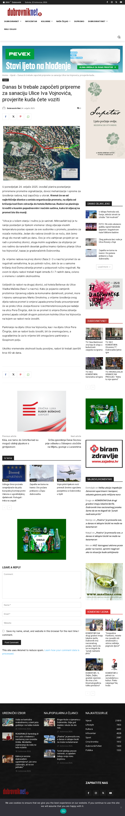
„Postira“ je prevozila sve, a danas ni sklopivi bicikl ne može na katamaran (104, 523)
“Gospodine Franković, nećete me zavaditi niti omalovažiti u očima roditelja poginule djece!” (113, 639)
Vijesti (12, 75)
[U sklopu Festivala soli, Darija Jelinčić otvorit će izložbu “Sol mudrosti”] (91, 214)
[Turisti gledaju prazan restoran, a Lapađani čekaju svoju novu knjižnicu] (49, 753)
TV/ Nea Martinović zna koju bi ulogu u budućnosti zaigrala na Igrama (94, 346)
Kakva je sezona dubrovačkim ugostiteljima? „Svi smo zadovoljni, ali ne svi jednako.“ (25, 761)
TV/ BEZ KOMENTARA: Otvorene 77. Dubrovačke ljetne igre (113, 347)
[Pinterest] (20, 116)
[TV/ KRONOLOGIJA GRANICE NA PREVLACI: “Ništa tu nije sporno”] (114, 363)
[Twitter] (116, 2)
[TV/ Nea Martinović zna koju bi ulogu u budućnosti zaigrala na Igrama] (94, 334)
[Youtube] (121, 2)
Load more (103, 266)
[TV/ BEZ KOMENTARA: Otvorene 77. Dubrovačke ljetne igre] (114, 334)
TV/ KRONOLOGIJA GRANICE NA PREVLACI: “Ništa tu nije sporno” (114, 376)
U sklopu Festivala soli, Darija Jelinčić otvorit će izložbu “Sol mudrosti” (109, 214)
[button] (119, 37)
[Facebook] (107, 2)
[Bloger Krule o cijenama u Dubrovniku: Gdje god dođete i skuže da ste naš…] (49, 722)
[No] (121, 807)
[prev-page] (4, 508)
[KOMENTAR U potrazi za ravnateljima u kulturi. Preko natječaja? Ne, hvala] (114, 664)
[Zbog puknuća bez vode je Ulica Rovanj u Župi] (91, 242)
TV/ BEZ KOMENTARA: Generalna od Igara (94, 374)
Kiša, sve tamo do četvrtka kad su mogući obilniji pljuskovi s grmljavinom (20, 443)
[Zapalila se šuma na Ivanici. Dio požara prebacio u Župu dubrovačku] (42, 473)
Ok (63, 811)
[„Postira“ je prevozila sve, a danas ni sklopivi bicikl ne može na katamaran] (49, 739)
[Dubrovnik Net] (4, 108)
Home (5, 75)
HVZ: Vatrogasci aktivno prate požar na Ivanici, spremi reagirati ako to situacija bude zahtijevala (104, 549)
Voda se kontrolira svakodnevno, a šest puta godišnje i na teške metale (27, 722)
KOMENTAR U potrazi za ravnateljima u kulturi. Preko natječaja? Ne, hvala (111, 679)
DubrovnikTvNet (93, 338)
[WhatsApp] (28, 116)
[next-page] (9, 508)
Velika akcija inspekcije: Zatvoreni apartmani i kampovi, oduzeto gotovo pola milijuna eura (104, 491)
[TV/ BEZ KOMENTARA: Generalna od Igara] (94, 363)
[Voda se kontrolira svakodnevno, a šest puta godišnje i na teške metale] (7, 722)
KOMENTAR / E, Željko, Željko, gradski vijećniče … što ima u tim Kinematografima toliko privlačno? (94, 679)
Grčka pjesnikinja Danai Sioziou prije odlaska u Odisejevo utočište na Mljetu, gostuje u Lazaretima (63, 443)
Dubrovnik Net (14, 108)
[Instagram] (112, 2)
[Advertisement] (105, 175)
